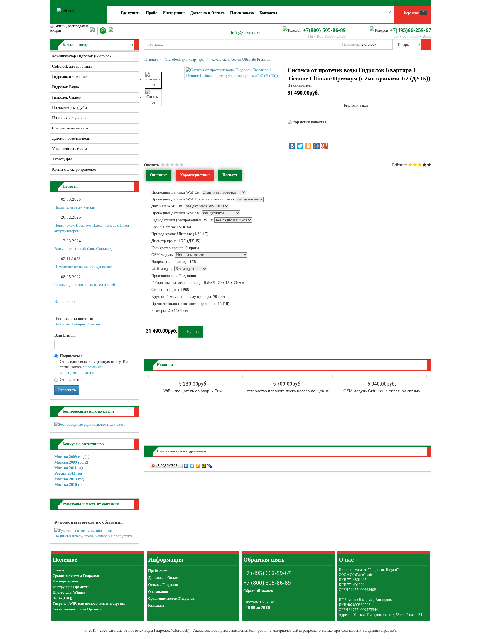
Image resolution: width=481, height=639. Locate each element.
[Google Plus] (324, 146)
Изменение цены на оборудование (83, 267)
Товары (78, 324)
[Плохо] (167, 165)
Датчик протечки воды (71, 138)
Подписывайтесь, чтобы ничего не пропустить (93, 536)
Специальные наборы (70, 128)
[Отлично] (181, 165)
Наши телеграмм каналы (74, 207)
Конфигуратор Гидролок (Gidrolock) (82, 56)
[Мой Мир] (316, 146)
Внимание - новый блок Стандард (83, 249)
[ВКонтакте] (292, 146)
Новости (61, 324)
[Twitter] (300, 146)
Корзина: (413, 13)
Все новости (64, 302)
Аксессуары (62, 159)
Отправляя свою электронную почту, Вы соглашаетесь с (94, 364)
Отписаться (69, 380)
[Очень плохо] (163, 165)
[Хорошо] (177, 165)
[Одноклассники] (308, 146)
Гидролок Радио (65, 87)
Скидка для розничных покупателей (84, 285)
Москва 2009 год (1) (71, 457)
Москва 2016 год (69, 485)
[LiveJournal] (210, 464)
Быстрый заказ (356, 105)
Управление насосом (69, 149)
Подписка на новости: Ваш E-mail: (77, 327)
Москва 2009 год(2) (71, 462)
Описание (158, 175)
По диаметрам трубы (69, 108)
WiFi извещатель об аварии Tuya (193, 390)
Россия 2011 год (68, 473)
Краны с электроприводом (74, 169)
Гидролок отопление (69, 77)
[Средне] (172, 165)
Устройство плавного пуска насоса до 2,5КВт (287, 390)
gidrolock (368, 44)
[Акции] (70, 26)
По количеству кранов (70, 118)
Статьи (93, 324)
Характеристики (195, 175)
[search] (426, 44)
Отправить (67, 390)
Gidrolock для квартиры (72, 66)
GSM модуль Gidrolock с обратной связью (381, 390)
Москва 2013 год (69, 479)
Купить (192, 332)
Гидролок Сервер (66, 97)
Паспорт (229, 175)
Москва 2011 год (68, 468)
